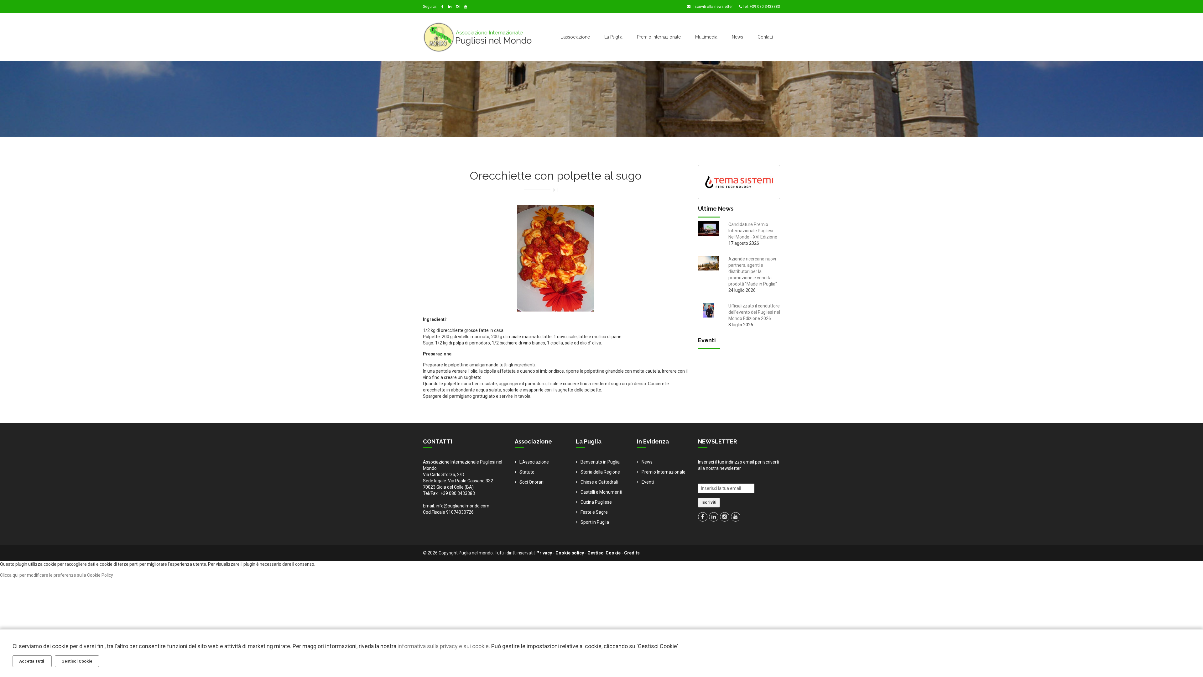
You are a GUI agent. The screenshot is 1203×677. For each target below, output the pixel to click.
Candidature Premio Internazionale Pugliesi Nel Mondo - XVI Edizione (752, 230)
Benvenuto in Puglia (600, 461)
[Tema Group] (739, 181)
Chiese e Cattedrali (599, 482)
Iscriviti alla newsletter (713, 6)
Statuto (526, 472)
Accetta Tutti (32, 661)
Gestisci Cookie (604, 552)
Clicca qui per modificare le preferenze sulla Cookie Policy (56, 575)
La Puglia (613, 36)
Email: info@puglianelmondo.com (456, 505)
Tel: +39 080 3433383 (761, 6)
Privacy (544, 552)
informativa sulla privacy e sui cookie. (444, 646)
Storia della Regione (600, 472)
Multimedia (706, 36)
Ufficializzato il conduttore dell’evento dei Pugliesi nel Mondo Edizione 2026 (754, 312)
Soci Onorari (531, 482)
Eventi (648, 482)
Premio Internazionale (659, 36)
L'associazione (575, 36)
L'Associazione (534, 461)
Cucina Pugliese (596, 502)
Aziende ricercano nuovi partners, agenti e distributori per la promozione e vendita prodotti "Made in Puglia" (752, 271)
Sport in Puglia (595, 522)
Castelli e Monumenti (601, 492)
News (737, 36)
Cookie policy (569, 552)
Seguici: (430, 6)
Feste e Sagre (594, 512)
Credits (632, 552)
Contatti (765, 36)
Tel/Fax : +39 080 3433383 (449, 493)
